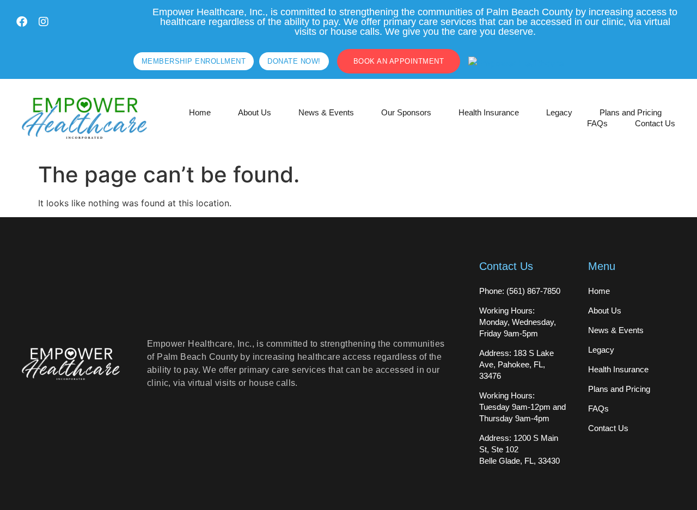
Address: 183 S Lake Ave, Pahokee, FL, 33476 (516, 364)
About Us (254, 112)
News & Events (326, 112)
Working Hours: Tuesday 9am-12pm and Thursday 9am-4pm (522, 407)
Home (200, 112)
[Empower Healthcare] (516, 63)
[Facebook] (21, 21)
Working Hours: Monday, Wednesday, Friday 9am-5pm (517, 322)
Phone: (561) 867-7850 (519, 291)
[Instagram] (43, 21)
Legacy (559, 112)
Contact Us (655, 123)
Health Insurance (488, 112)
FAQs (597, 123)
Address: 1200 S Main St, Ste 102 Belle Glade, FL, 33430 (519, 449)
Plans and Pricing (631, 112)
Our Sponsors (406, 112)
